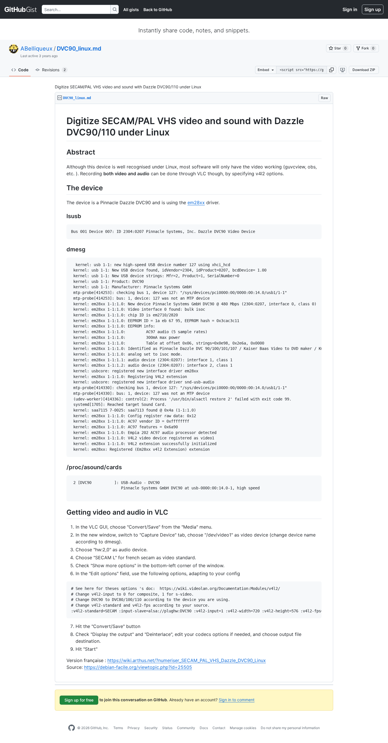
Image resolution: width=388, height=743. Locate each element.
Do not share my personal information (290, 728)
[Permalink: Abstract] (62, 152)
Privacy (134, 728)
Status (167, 728)
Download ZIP (363, 70)
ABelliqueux (36, 48)
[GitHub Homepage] (71, 728)
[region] (194, 393)
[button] (331, 70)
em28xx (196, 202)
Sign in (350, 9)
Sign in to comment (237, 699)
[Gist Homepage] (21, 9)
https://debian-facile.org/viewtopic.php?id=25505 (138, 667)
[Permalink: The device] (62, 188)
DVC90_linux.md (79, 48)
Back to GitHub (157, 9)
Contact (218, 728)
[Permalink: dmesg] (62, 249)
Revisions (54, 69)
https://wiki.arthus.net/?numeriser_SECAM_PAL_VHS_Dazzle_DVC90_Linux (186, 660)
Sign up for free (78, 700)
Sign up (372, 9)
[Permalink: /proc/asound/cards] (62, 467)
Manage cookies (243, 728)
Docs (204, 728)
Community (186, 728)
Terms (118, 728)
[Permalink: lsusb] (62, 216)
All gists (131, 9)
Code (23, 69)
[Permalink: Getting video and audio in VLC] (62, 512)
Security (151, 728)
